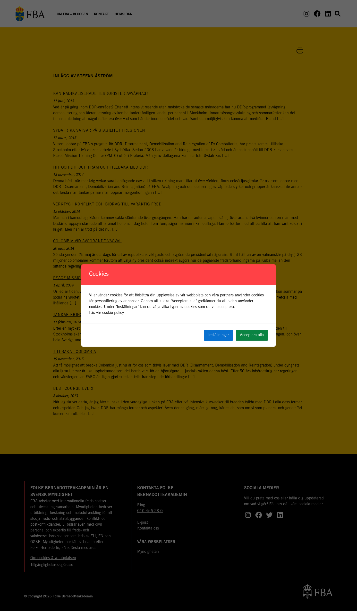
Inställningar (218, 335)
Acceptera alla (252, 335)
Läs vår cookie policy (106, 313)
